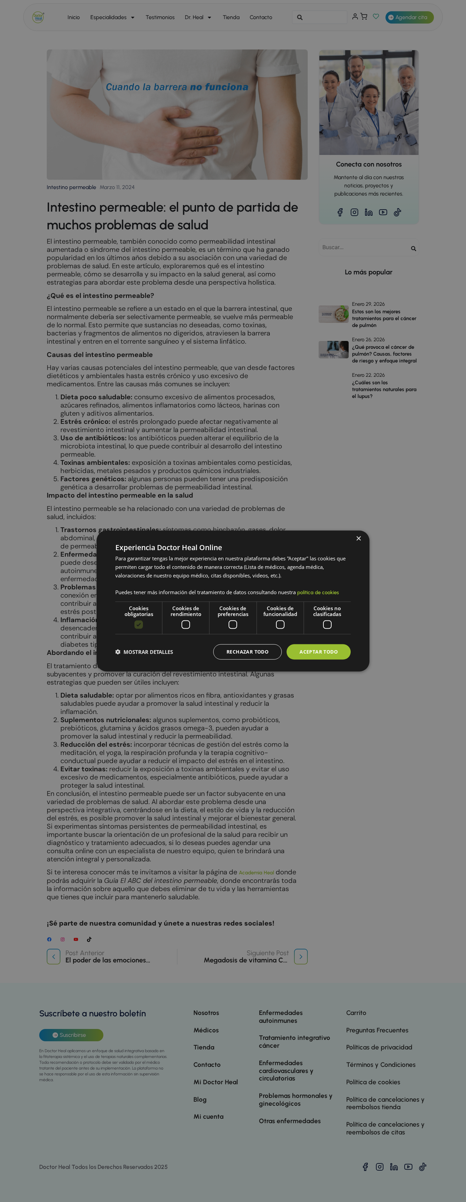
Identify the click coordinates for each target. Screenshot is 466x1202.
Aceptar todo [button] (319, 651)
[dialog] (233, 601)
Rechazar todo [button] (247, 651)
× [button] (358, 538)
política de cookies (318, 592)
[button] (144, 652)
